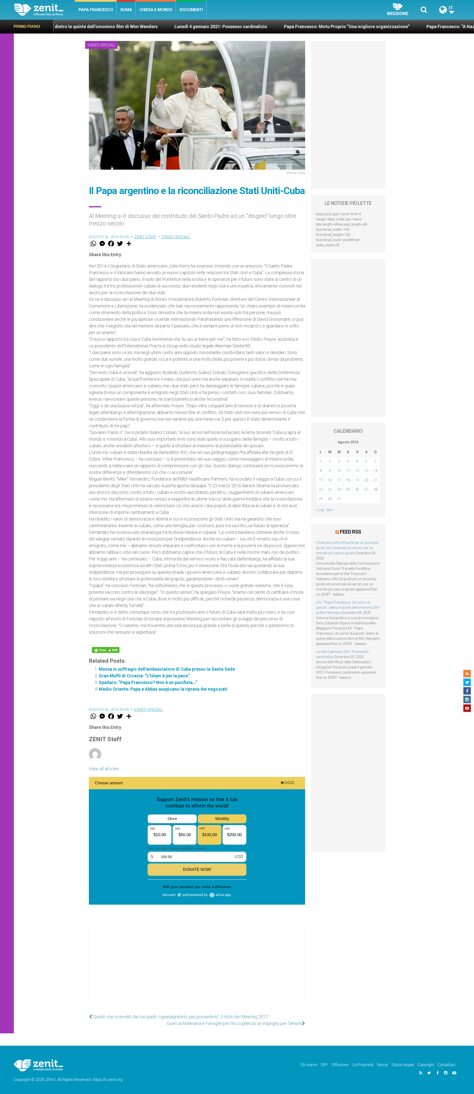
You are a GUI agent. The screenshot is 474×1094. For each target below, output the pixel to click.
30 (330, 499)
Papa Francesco (96, 9)
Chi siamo (308, 1064)
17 (339, 480)
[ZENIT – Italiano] (44, 9)
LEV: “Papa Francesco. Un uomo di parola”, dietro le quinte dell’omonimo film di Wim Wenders (348, 607)
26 (357, 489)
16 (330, 480)
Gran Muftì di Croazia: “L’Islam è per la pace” (144, 675)
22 (321, 489)
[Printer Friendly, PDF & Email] (105, 650)
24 (339, 489)
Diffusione (340, 1064)
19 (357, 480)
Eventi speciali (101, 45)
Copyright (425, 1064)
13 (366, 471)
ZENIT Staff (145, 237)
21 (375, 480)
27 (366, 489)
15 (321, 480)
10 (339, 471)
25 (348, 489)
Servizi (382, 1064)
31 (339, 499)
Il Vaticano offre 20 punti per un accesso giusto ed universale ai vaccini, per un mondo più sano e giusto (347, 548)
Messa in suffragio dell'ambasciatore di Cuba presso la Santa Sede (167, 669)
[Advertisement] (197, 968)
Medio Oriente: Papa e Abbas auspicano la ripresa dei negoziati (163, 689)
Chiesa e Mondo (155, 9)
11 (348, 471)
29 (321, 499)
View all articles (104, 768)
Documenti (191, 9)
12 (357, 471)
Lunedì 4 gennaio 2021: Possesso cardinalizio (139, 26)
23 (330, 489)
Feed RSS (350, 532)
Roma (126, 9)
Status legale (403, 1064)
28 (375, 489)
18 (348, 480)
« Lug (320, 510)
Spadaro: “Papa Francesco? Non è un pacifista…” (148, 682)
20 (366, 480)
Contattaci (446, 1064)
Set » (329, 510)
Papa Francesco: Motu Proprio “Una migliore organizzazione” (265, 26)
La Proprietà (362, 1064)
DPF (324, 1064)
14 (375, 471)
